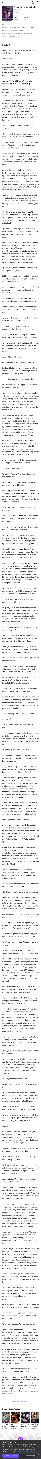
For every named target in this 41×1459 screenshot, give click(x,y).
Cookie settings (30, 1456)
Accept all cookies (10, 1456)
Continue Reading (20, 1401)
